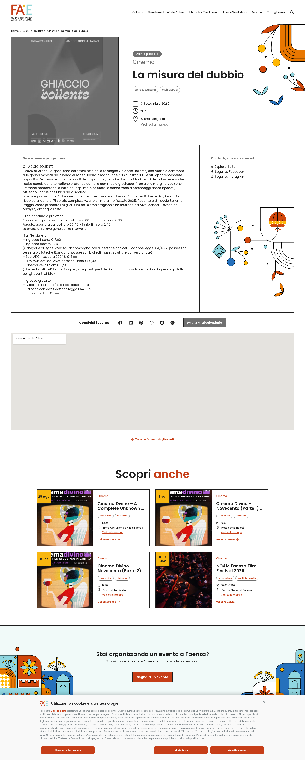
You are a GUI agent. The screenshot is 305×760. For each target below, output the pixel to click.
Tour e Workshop (235, 12)
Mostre (257, 12)
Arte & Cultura (145, 90)
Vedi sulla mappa (154, 124)
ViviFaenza (170, 90)
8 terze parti (58, 710)
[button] (264, 702)
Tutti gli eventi (276, 12)
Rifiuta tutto (181, 750)
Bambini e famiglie (247, 578)
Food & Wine (105, 515)
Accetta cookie (237, 750)
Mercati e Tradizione (203, 12)
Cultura (137, 12)
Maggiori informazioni (68, 750)
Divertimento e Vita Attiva (166, 12)
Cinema (144, 62)
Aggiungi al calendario (204, 323)
